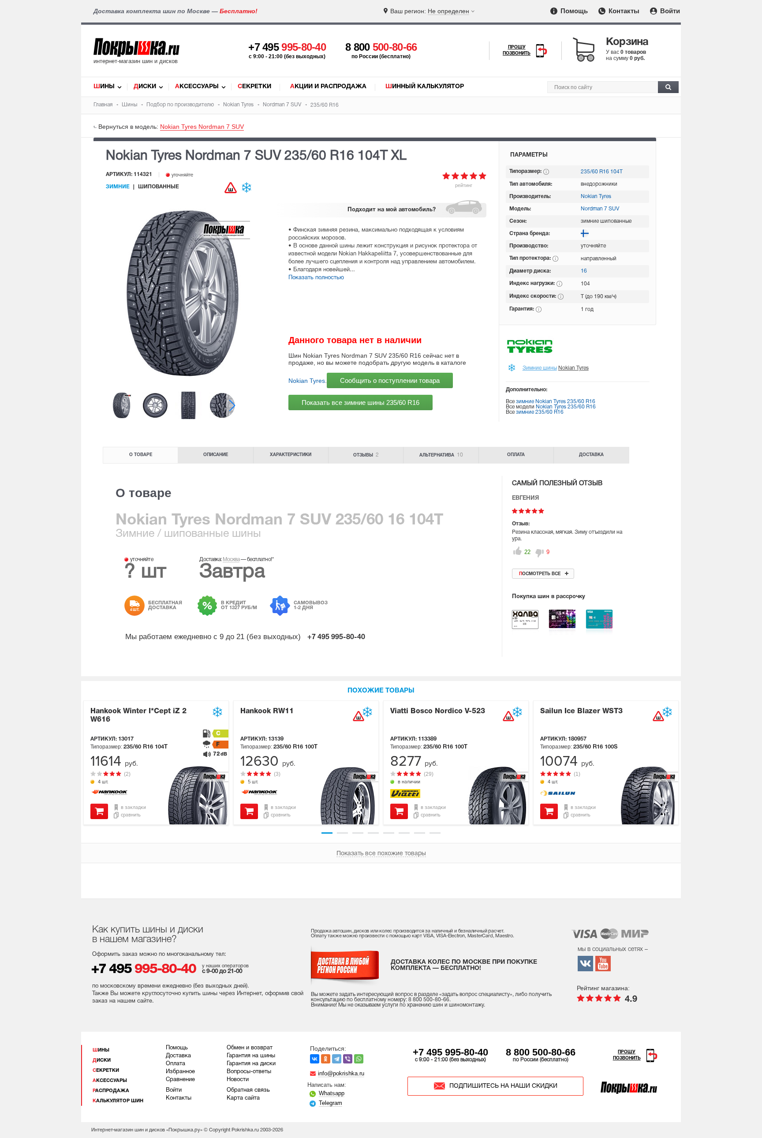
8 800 (381, 47)
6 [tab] (404, 833)
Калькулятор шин (118, 1101)
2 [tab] (342, 833)
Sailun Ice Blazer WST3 (581, 711)
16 (584, 271)
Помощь (573, 11)
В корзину (99, 811)
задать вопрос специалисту (476, 994)
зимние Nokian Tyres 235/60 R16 (555, 401)
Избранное (180, 1071)
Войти (669, 11)
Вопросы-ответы (249, 1071)
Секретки (254, 87)
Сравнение (180, 1079)
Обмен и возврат (250, 1048)
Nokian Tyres (306, 380)
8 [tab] (435, 833)
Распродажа (111, 1091)
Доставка (591, 455)
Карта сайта (243, 1098)
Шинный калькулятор (424, 87)
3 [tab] (357, 833)
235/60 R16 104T (602, 171)
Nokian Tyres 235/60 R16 (566, 406)
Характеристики (290, 455)
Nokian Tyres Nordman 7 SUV (202, 126)
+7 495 (287, 47)
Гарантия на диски (251, 1064)
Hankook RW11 (267, 711)
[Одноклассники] (325, 1058)
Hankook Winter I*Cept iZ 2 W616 (138, 715)
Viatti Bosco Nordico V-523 (437, 711)
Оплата (516, 455)
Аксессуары (197, 87)
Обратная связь (248, 1090)
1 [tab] (326, 833)
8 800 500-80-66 (540, 1052)
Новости (238, 1079)
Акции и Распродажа (328, 87)
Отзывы (366, 455)
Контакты (623, 11)
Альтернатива (441, 455)
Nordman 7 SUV (600, 208)
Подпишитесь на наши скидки (503, 1086)
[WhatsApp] (358, 1058)
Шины (104, 87)
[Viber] (347, 1058)
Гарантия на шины (251, 1056)
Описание (215, 455)
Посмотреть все (539, 574)
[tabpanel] (156, 762)
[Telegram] (336, 1058)
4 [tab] (373, 833)
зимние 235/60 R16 (540, 412)
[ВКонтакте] (314, 1058)
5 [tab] (388, 833)
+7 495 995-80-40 (450, 1052)
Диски (145, 87)
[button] (232, 405)
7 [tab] (419, 833)
